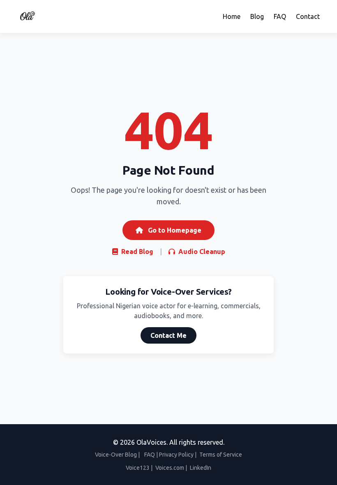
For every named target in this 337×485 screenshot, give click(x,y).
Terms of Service (220, 454)
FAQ (280, 16)
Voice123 (138, 467)
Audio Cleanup (201, 251)
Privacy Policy (176, 454)
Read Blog (136, 251)
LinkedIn (200, 467)
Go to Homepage (173, 230)
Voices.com (169, 467)
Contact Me (168, 335)
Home (231, 16)
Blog (257, 16)
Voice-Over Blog (116, 454)
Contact (308, 16)
